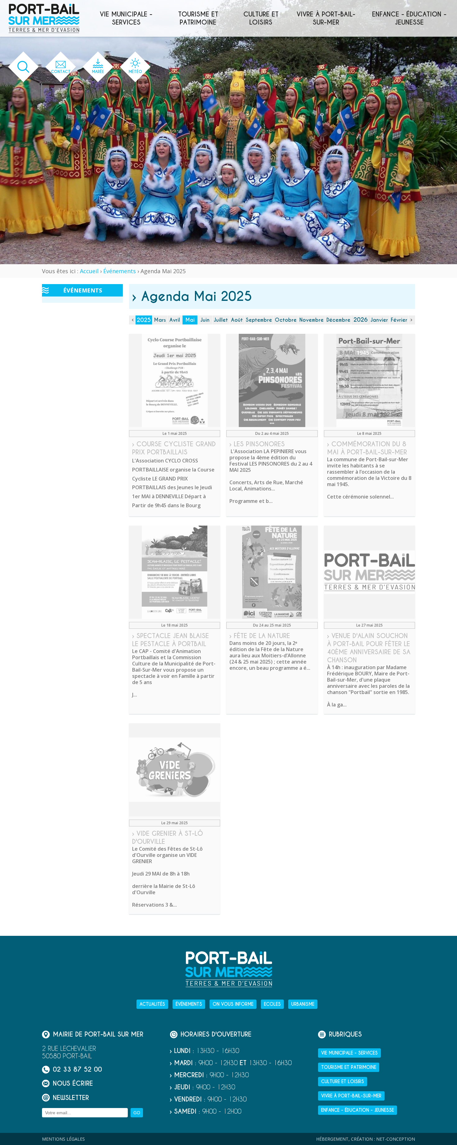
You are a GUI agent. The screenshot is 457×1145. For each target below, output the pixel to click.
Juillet (221, 320)
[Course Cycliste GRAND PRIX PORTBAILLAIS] (174, 380)
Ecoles (272, 1004)
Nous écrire (73, 1083)
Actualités (152, 1004)
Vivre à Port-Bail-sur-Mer (326, 18)
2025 (144, 320)
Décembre (338, 320)
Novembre (311, 320)
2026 (360, 319)
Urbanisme (302, 1004)
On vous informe (233, 1004)
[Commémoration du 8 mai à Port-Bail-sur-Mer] (369, 380)
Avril (174, 320)
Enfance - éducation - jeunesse (409, 18)
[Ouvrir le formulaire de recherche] (23, 67)
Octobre (286, 320)
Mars (160, 320)
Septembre (259, 320)
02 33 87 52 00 (77, 1070)
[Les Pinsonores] (271, 380)
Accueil (89, 271)
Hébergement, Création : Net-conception (365, 1139)
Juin (205, 320)
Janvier (379, 320)
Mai (190, 320)
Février (399, 320)
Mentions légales (63, 1139)
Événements (119, 271)
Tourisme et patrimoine (198, 18)
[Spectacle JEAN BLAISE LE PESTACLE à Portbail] (174, 572)
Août (237, 320)
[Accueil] (43, 18)
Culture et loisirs (261, 18)
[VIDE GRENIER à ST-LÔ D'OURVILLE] (174, 769)
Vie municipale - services (126, 18)
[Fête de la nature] (271, 572)
